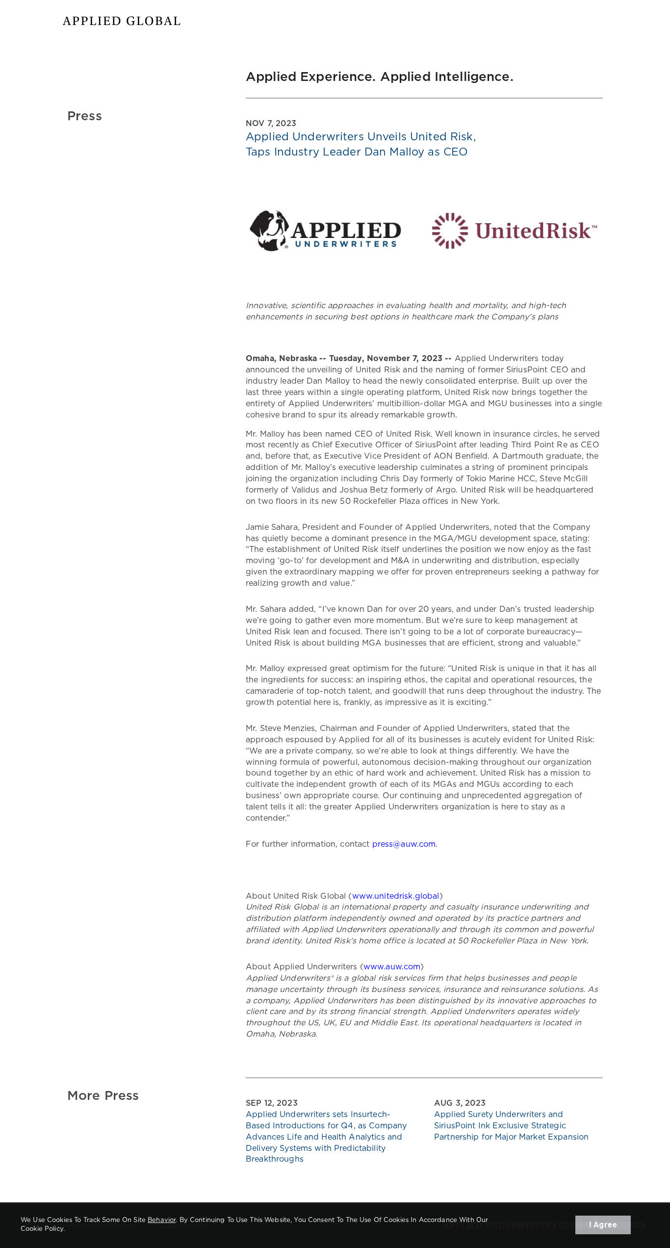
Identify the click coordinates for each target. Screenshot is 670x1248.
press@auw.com (404, 844)
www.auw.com (392, 967)
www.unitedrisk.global (395, 896)
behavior (162, 1220)
